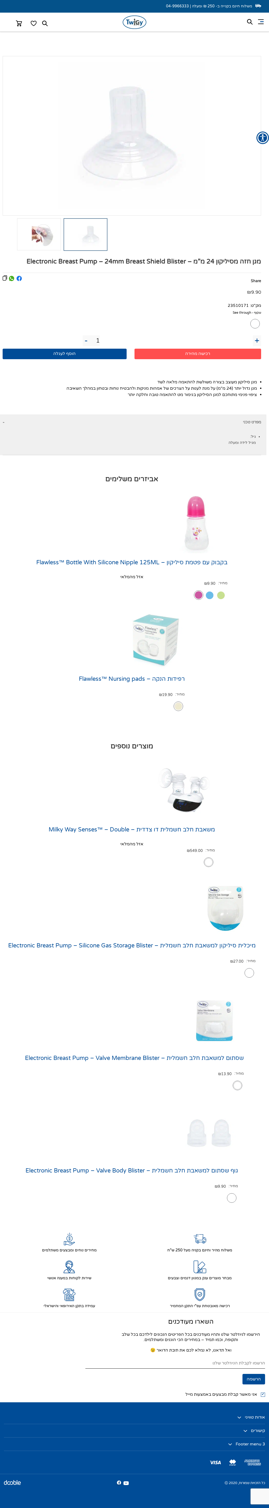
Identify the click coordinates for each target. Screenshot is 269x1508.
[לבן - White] (208, 862)
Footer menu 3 (250, 1444)
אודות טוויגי (255, 1417)
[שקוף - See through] (255, 323)
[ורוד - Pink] (198, 595)
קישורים (258, 1430)
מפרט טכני (252, 422)
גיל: (253, 436)
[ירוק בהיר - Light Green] (221, 595)
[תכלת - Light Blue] (209, 595)
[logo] (134, 27)
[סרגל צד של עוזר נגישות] (262, 137)
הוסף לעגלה (64, 353)
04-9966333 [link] (177, 6)
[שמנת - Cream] (178, 706)
